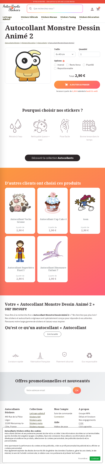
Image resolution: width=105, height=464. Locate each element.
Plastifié (90, 64)
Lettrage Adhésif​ (7, 18)
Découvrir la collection (52, 158)
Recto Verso (75, 64)
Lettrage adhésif (37, 413)
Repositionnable (65, 68)
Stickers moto (36, 423)
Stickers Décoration (89, 17)
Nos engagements (87, 420)
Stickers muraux (37, 426)
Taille (57, 49)
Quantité (83, 49)
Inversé (60, 64)
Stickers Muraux (49, 17)
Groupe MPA (84, 413)
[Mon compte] (92, 9)
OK (77, 390)
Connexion (59, 416)
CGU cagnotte (85, 426)
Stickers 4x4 (35, 416)
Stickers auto (36, 420)
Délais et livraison (87, 416)
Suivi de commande (63, 413)
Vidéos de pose (61, 426)
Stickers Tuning (68, 17)
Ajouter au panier (79, 84)
